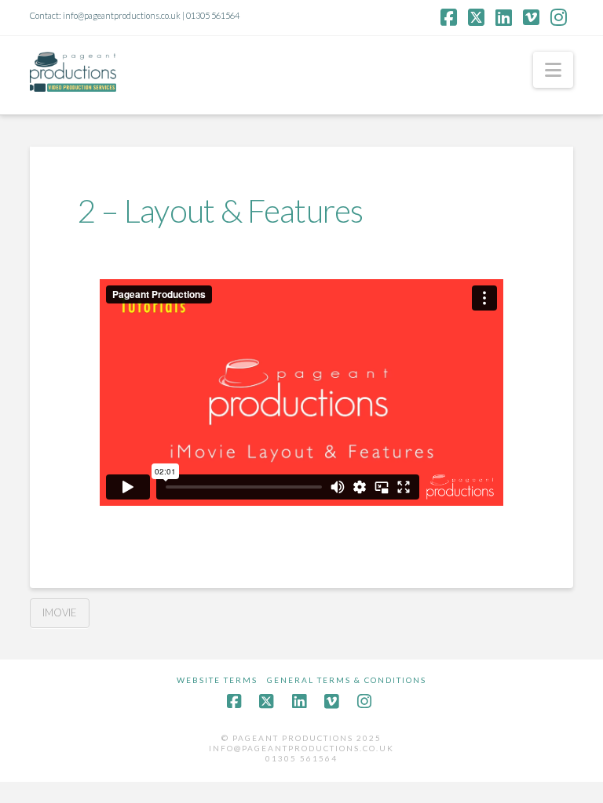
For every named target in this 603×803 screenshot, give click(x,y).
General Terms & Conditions (346, 680)
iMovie (59, 612)
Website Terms (217, 680)
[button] (553, 70)
